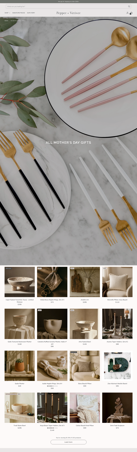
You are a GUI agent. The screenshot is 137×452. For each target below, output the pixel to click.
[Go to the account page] (127, 13)
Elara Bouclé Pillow (84, 383)
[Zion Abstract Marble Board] (117, 366)
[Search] (129, 6)
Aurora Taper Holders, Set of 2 (117, 342)
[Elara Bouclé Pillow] (85, 366)
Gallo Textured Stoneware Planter (20, 342)
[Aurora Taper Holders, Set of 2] (117, 324)
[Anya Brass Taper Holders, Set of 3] (52, 408)
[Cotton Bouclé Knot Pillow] (85, 408)
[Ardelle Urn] (85, 282)
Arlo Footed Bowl (85, 342)
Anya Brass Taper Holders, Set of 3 (52, 425)
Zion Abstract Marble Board (117, 383)
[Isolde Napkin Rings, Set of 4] (52, 366)
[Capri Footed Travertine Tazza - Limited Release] (20, 282)
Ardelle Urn (85, 300)
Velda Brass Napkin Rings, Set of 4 (52, 300)
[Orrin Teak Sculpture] (117, 408)
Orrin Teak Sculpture (117, 425)
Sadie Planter (19, 383)
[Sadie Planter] (20, 366)
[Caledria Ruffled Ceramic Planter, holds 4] (52, 324)
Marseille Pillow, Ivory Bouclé (117, 300)
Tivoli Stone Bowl (20, 425)
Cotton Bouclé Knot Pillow (85, 425)
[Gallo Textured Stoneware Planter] (20, 324)
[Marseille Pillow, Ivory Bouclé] (117, 282)
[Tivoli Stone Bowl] (20, 408)
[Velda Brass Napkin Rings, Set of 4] (52, 282)
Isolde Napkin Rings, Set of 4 (52, 383)
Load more (68, 442)
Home (6, 20)
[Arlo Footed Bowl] (85, 324)
